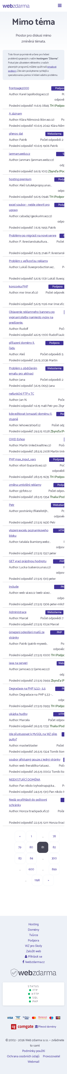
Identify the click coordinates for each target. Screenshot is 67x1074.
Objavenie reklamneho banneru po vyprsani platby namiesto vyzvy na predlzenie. (32, 317)
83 (19, 858)
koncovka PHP (18, 286)
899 (54, 869)
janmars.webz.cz (19, 154)
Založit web (33, 951)
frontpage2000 (19, 88)
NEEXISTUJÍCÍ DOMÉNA (24, 779)
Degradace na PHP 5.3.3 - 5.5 (27, 688)
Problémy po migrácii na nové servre (32, 235)
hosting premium (20, 179)
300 (54, 858)
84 (31, 858)
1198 (37, 880)
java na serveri (18, 663)
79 (19, 847)
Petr (11, 505)
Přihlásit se (34, 956)
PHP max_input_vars (22, 459)
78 (54, 836)
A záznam (15, 113)
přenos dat (16, 133)
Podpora (33, 940)
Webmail (33, 1061)
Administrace (17, 612)
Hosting (33, 924)
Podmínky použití (33, 1051)
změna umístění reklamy (25, 485)
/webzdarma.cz (34, 962)
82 (54, 847)
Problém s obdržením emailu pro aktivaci (23, 371)
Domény (33, 930)
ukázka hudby (18, 714)
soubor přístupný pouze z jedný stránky (34, 759)
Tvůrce (33, 935)
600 (31, 869)
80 (31, 847)
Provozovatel (51, 1056)
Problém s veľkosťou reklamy (28, 261)
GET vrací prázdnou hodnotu (27, 561)
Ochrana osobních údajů (23, 1056)
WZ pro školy (33, 946)
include (14, 586)
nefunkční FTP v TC (21, 393)
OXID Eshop (17, 439)
